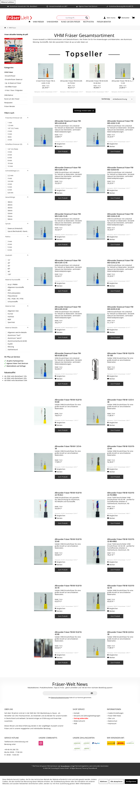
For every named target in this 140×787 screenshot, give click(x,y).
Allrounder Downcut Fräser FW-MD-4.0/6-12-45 (120, 122)
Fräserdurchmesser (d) (13, 118)
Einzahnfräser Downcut (13, 79)
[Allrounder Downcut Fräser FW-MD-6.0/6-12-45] (43, 276)
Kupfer (10, 344)
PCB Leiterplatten (14, 293)
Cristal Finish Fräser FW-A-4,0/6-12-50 (45, 82)
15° (9, 260)
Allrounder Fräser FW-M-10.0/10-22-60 (120, 447)
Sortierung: (106, 99)
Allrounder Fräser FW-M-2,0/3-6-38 (120, 633)
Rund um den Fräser (11, 99)
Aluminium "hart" (14, 335)
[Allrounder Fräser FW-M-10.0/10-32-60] (43, 555)
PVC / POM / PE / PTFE (15, 299)
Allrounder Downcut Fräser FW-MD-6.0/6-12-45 (68, 261)
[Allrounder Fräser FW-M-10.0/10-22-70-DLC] (43, 509)
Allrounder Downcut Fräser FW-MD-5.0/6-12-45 (68, 215)
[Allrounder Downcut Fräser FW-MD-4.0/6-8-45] (96, 183)
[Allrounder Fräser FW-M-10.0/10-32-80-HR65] (96, 555)
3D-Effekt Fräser (11, 87)
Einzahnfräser (10, 76)
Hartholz (11, 317)
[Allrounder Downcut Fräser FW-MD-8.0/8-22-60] (96, 323)
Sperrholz (11, 322)
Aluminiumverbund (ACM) (17, 341)
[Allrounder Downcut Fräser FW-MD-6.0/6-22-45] (96, 276)
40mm (10, 205)
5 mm (10, 187)
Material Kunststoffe (12, 280)
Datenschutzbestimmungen (60, 698)
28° (9, 263)
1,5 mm (10, 125)
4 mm (10, 140)
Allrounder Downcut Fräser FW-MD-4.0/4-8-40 (68, 122)
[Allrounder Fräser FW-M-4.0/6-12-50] (123, 71)
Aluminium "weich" (15, 338)
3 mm (10, 134)
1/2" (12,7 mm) (13, 128)
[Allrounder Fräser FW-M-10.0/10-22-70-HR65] (96, 509)
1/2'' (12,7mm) (13, 149)
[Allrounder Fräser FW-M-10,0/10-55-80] (43, 416)
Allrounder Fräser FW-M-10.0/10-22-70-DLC (68, 494)
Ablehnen (103, 781)
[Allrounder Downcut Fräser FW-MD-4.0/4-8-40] (43, 137)
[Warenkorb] (133, 17)
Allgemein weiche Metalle (17, 332)
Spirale (7, 224)
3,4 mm (10, 181)
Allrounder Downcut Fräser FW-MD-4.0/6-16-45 (68, 168)
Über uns (111, 718)
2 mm (10, 131)
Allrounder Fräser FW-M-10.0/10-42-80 (68, 633)
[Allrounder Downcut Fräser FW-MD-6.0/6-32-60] (43, 323)
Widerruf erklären (7, 2)
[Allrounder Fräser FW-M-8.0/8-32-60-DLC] (97, 71)
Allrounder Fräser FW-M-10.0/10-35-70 (68, 587)
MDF (9, 319)
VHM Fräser (8, 72)
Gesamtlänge (10, 197)
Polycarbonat (12, 296)
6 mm (10, 158)
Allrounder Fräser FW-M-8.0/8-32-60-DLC (97, 82)
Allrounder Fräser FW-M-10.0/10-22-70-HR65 (120, 494)
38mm (10, 202)
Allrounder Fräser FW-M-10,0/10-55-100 (120, 354)
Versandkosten (65, 766)
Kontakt (76, 713)
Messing (11, 347)
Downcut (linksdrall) (15, 228)
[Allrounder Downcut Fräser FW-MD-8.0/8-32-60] (43, 369)
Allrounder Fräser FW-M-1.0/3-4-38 (120, 401)
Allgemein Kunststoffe (16, 287)
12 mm (10, 166)
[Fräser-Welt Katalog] (17, 51)
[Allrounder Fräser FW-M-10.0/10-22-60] (96, 462)
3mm (9, 137)
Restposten (8, 103)
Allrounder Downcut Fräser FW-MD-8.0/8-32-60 (68, 354)
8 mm (10, 160)
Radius (7, 237)
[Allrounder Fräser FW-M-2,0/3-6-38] (96, 648)
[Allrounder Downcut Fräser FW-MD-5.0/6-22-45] (96, 230)
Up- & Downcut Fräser (13, 83)
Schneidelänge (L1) (12, 171)
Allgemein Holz (13, 311)
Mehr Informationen (83, 783)
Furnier (10, 314)
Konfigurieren (131, 781)
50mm (10, 210)
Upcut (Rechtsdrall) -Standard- (18, 231)
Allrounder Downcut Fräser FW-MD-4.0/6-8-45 (120, 168)
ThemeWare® (92, 768)
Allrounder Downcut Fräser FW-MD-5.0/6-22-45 (120, 215)
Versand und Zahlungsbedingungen (87, 716)
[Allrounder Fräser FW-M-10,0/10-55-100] (96, 369)
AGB (75, 723)
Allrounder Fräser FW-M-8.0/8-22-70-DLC (71, 82)
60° (9, 269)
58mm (10, 219)
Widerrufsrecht (79, 721)
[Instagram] (41, 743)
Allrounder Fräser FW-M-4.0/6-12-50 (123, 82)
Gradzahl (8, 255)
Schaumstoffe (13, 302)
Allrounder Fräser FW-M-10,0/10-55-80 (68, 401)
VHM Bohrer (8, 95)
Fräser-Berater (9, 106)
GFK (9, 290)
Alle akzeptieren (116, 781)
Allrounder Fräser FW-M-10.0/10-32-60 (68, 540)
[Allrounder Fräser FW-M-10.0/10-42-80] (43, 648)
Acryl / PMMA (13, 284)
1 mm (10, 123)
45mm (10, 208)
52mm (10, 213)
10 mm (10, 163)
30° (9, 266)
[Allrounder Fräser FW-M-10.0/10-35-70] (43, 602)
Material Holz (10, 306)
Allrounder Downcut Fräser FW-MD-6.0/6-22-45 (120, 261)
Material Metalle (11, 328)
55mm (10, 216)
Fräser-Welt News (114, 716)
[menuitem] (133, 17)
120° (9, 274)
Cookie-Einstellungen (115, 713)
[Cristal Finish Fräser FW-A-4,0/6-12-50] (45, 71)
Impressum (112, 723)
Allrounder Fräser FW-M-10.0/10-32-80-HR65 (120, 540)
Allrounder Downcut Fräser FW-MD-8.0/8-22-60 (120, 308)
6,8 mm (10, 193)
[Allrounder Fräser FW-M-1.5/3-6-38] (43, 462)
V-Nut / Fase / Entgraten (14, 90)
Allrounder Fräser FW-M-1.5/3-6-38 (68, 447)
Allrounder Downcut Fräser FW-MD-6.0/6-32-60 (68, 308)
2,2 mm (10, 175)
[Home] (29, 21)
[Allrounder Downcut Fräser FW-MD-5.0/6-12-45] (43, 230)
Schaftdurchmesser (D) (13, 144)
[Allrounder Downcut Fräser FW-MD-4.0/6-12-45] (96, 137)
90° (9, 271)
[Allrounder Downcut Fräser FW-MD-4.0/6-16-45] (43, 183)
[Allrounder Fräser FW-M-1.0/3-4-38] (96, 416)
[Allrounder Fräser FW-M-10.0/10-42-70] (96, 602)
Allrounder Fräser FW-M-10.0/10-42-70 (120, 587)
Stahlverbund (13, 349)
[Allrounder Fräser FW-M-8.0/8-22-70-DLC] (71, 71)
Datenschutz (112, 721)
